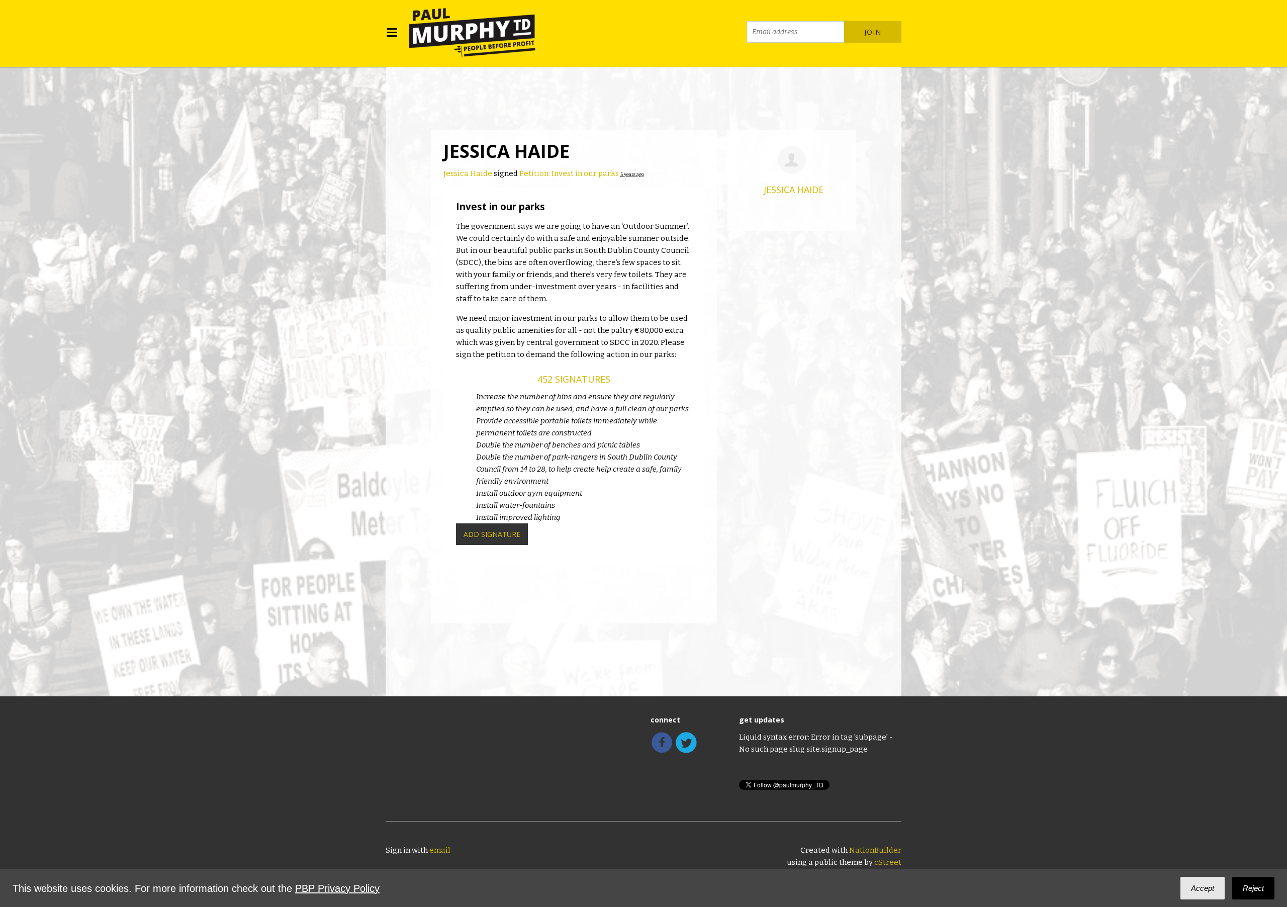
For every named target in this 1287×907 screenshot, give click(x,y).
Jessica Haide (467, 173)
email (439, 850)
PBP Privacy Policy (337, 888)
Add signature (492, 534)
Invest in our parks (500, 206)
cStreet (887, 862)
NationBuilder (875, 850)
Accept (1202, 888)
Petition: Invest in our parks (569, 173)
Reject (1253, 888)
